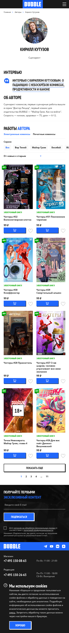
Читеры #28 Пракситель (18, 362)
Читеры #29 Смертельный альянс (48, 291)
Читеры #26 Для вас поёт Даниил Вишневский (48, 443)
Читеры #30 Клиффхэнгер (12, 291)
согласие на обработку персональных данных (35, 528)
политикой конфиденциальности (38, 530)
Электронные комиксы (17, 134)
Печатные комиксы (44, 134)
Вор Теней (20, 147)
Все (7, 147)
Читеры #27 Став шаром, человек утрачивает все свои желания (48, 367)
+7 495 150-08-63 (15, 561)
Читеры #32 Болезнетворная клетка (17, 218)
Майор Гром (39, 147)
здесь (12, 612)
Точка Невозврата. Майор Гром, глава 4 (15, 442)
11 (47, 476)
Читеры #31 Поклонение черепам (50, 218)
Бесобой (56, 147)
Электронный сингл (13, 212)
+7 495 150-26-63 (15, 575)
